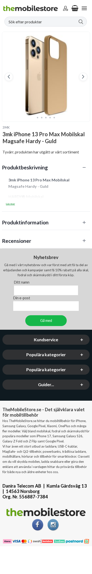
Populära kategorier (46, 354)
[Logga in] (65, 8)
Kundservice (46, 339)
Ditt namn (21, 282)
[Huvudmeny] (84, 8)
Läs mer (10, 203)
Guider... (46, 384)
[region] (46, 167)
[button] (9, 77)
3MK (6, 127)
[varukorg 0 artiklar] (75, 8)
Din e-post (21, 298)
